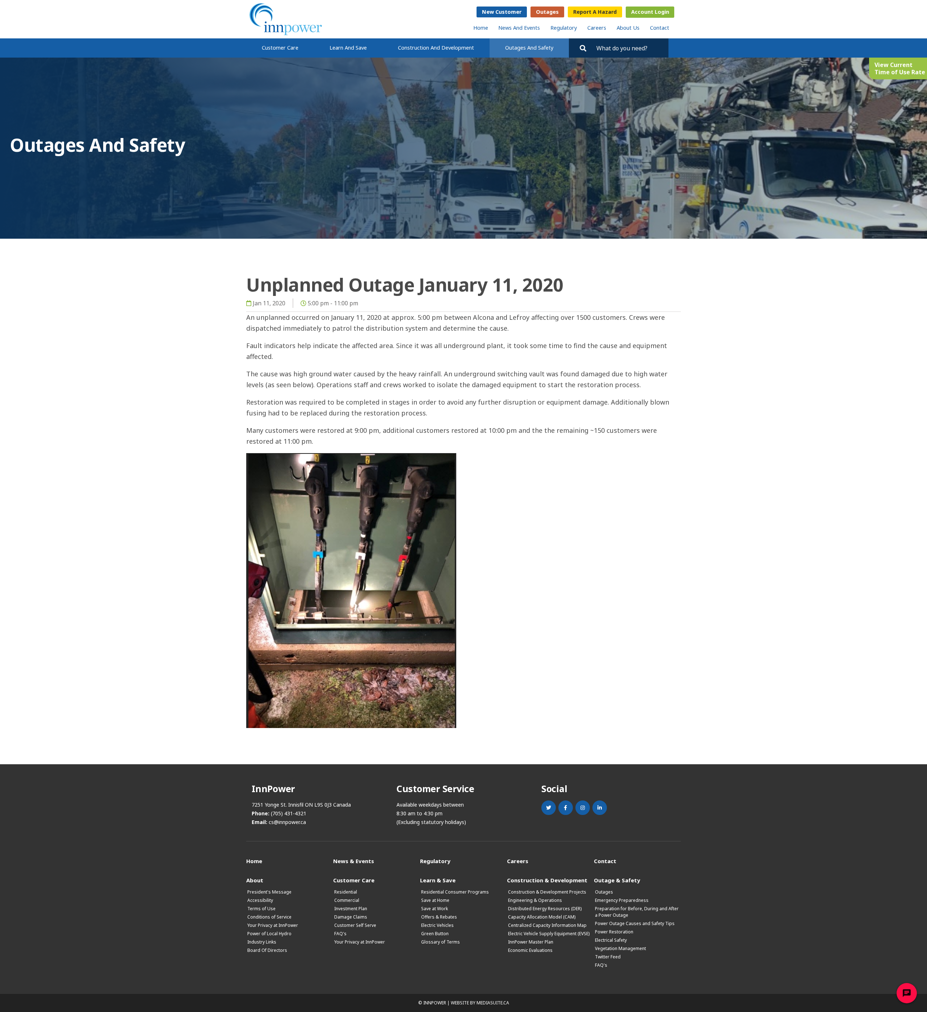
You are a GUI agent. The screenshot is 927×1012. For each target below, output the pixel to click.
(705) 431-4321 (288, 813)
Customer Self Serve (355, 925)
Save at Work (434, 909)
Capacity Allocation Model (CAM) (541, 917)
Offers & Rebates (439, 917)
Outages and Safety (529, 47)
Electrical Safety (611, 940)
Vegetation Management (620, 948)
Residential (345, 892)
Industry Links (261, 942)
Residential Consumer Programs (455, 892)
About (254, 880)
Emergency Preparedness (622, 900)
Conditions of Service (269, 917)
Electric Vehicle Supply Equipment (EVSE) (549, 934)
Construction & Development (547, 880)
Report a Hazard (595, 11)
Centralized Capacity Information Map (547, 925)
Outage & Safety (617, 880)
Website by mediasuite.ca (480, 1003)
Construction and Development (436, 47)
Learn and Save (348, 47)
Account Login (650, 11)
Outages (547, 11)
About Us (628, 27)
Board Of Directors (267, 950)
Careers (596, 27)
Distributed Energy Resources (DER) (545, 909)
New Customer (501, 11)
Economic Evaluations (530, 950)
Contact (659, 27)
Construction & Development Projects (547, 892)
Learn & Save (438, 880)
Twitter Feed (608, 957)
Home (480, 27)
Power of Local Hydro (269, 934)
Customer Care (280, 47)
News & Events (353, 860)
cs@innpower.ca (287, 822)
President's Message (269, 892)
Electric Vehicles (437, 925)
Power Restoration (614, 932)
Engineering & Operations (535, 900)
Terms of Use (261, 909)
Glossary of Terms (440, 942)
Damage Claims (350, 917)
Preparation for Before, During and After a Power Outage (637, 912)
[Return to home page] (285, 19)
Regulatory (563, 27)
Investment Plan (350, 909)
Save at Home (435, 900)
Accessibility (260, 900)
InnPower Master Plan (530, 942)
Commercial (346, 900)
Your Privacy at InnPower (272, 925)
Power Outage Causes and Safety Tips (635, 923)
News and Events (519, 27)
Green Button (435, 934)
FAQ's (340, 934)
